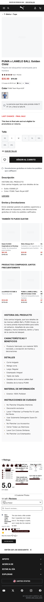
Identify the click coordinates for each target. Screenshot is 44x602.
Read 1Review (16, 75)
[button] (8, 470)
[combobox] (22, 502)
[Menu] (4, 8)
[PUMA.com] (22, 8)
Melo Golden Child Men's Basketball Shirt (7, 519)
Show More (8, 541)
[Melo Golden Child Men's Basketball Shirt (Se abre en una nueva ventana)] (2, 519)
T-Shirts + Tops (10, 14)
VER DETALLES (30, 2)
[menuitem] (4, 590)
